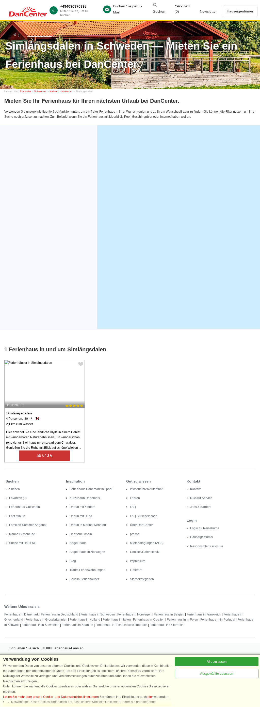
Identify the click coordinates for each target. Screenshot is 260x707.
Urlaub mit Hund (81, 516)
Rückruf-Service (201, 498)
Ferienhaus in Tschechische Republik (121, 625)
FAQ (133, 507)
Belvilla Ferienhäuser (84, 579)
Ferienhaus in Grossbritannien (46, 619)
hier (150, 697)
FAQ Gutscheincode (143, 516)
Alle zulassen (216, 662)
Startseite (25, 91)
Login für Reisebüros (204, 528)
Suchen (14, 489)
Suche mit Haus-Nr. (22, 543)
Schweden (40, 91)
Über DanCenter (141, 525)
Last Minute (17, 516)
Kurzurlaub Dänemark (85, 498)
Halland (54, 91)
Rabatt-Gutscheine (22, 534)
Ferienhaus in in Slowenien (40, 625)
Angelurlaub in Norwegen (87, 552)
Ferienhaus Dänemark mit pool (91, 489)
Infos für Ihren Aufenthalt (146, 489)
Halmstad (66, 91)
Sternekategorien (142, 579)
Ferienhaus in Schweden (97, 614)
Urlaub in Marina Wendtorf (88, 525)
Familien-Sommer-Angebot (27, 525)
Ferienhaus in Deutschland (59, 614)
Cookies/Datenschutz (144, 552)
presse (134, 534)
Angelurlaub (78, 543)
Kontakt (195, 489)
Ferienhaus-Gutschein (24, 507)
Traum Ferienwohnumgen (87, 570)
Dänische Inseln (81, 534)
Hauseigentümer (240, 11)
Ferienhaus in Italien (117, 619)
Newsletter (208, 11)
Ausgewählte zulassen (216, 673)
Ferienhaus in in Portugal (217, 619)
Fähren (135, 498)
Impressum (137, 561)
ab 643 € (44, 455)
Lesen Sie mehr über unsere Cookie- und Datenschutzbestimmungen (51, 697)
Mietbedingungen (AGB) (147, 543)
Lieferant (136, 570)
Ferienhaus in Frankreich (204, 614)
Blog (73, 561)
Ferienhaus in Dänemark (21, 614)
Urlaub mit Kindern (82, 507)
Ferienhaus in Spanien (77, 625)
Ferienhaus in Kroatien (149, 619)
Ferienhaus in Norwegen (134, 614)
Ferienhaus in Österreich (167, 625)
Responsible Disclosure (206, 546)
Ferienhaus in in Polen (182, 619)
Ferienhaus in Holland (85, 619)
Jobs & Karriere (201, 507)
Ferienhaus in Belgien (169, 614)
